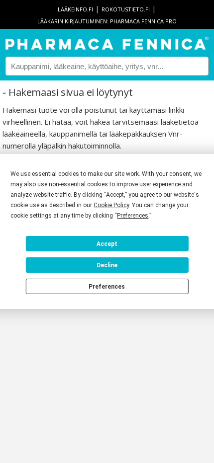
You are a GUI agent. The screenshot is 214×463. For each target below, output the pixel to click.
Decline (107, 265)
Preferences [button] (132, 215)
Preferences (107, 286)
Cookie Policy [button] (111, 205)
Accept (107, 243)
